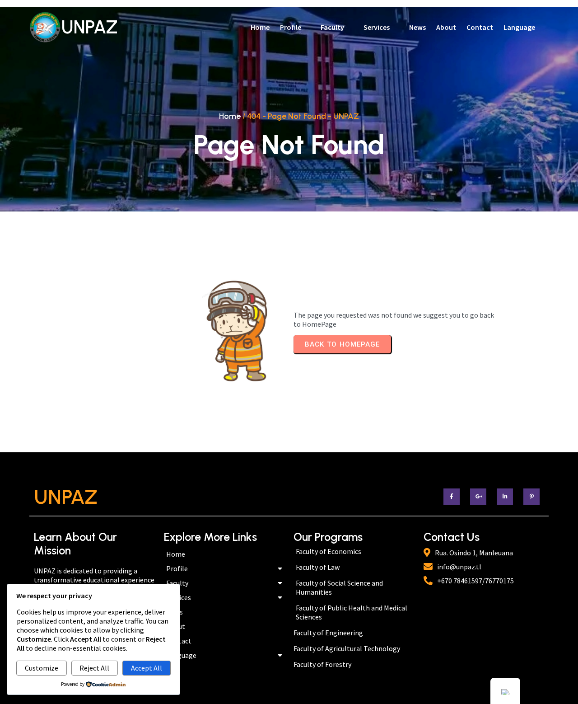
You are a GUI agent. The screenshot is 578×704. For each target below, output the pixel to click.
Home (230, 116)
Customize (41, 667)
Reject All (94, 667)
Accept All (146, 667)
